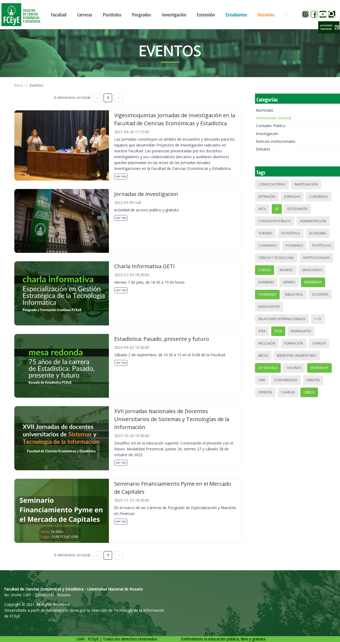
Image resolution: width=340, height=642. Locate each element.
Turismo (265, 233)
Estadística (290, 233)
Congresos (318, 196)
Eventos (36, 85)
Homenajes (267, 294)
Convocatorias (271, 184)
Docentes (320, 294)
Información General (273, 117)
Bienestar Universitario (296, 355)
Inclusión (266, 343)
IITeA (262, 331)
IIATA (262, 209)
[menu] (170, 14)
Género (289, 282)
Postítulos (321, 245)
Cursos (264, 270)
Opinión (265, 392)
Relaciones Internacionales (281, 319)
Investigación (267, 133)
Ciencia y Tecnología (276, 257)
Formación (293, 343)
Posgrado (294, 245)
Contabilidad (286, 380)
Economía (317, 233)
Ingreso (286, 270)
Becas (263, 355)
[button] (328, 27)
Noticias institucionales (275, 141)
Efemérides (313, 282)
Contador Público (271, 125)
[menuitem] (58, 15)
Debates (263, 149)
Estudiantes (297, 209)
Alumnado (264, 110)
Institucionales (316, 257)
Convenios (267, 245)
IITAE (278, 331)
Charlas (319, 343)
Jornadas (292, 196)
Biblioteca (294, 294)
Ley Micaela (267, 368)
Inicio (18, 85)
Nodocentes (269, 306)
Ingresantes (301, 331)
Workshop (319, 368)
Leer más (121, 176)
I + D (317, 319)
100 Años (293, 368)
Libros (309, 392)
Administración (313, 221)
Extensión (266, 196)
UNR (261, 380)
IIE (276, 209)
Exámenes (266, 282)
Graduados (312, 270)
